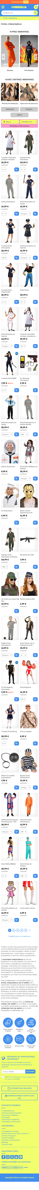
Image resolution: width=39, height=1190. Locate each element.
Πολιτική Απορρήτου (9, 1136)
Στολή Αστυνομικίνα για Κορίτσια (28, 247)
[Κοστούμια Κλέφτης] (10, 51)
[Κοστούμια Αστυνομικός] (29, 51)
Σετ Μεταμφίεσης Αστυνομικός (7, 688)
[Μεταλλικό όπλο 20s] (29, 540)
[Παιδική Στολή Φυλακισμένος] (10, 628)
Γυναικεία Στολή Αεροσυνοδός (6, 291)
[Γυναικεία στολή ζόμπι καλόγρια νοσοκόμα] (10, 142)
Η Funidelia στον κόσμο (10, 1131)
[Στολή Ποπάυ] (29, 275)
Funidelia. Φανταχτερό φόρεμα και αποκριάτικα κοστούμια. (19, 7)
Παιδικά (29, 109)
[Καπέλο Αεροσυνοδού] (29, 584)
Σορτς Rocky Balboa (8, 864)
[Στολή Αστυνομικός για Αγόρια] (29, 187)
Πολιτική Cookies (8, 1138)
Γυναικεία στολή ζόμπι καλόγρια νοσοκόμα (8, 159)
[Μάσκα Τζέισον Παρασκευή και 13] (29, 496)
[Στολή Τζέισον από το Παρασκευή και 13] (29, 628)
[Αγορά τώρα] (16, 169)
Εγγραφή (30, 1072)
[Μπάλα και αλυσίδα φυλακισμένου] (10, 761)
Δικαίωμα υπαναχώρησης (11, 1140)
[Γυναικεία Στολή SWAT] (10, 363)
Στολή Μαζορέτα (25, 687)
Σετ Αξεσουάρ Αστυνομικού (24, 379)
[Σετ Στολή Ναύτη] (10, 496)
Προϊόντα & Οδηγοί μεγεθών (12, 1113)
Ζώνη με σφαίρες (26, 731)
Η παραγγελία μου (8, 1111)
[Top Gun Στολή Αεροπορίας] (29, 142)
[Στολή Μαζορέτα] (29, 672)
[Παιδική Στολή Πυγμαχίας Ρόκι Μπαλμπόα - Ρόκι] (10, 805)
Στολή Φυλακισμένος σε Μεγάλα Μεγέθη (28, 423)
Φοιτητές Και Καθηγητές (10, 103)
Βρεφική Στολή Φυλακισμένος (25, 777)
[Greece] (3, 1157)
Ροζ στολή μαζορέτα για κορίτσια (9, 909)
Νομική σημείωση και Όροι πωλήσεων (15, 1133)
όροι (9, 1079)
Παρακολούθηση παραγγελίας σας (20, 1097)
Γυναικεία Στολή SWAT (8, 378)
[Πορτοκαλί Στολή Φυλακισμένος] (29, 805)
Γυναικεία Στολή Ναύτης (9, 731)
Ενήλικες (10, 109)
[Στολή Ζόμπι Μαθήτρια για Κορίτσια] (29, 452)
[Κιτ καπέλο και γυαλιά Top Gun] (10, 584)
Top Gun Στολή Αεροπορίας (25, 159)
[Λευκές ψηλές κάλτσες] (29, 893)
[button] (35, 57)
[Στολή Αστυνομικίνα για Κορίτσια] (29, 231)
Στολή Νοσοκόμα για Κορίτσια (8, 335)
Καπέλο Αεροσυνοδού (27, 599)
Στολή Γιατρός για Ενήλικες (26, 865)
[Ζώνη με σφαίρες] (29, 716)
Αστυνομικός (29, 70)
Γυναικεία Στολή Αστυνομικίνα (6, 247)
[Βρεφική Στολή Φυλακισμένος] (29, 761)
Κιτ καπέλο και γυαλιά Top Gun (10, 600)
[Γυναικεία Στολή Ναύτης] (10, 716)
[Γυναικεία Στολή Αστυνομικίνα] (10, 231)
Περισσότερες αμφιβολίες (10, 1119)
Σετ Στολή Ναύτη (6, 511)
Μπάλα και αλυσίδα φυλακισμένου (7, 777)
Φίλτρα (8, 122)
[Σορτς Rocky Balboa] (10, 849)
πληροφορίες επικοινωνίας (11, 1122)
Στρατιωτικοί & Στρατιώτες (29, 103)
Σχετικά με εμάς (7, 1144)
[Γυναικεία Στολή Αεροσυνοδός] (10, 275)
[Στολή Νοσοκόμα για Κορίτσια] (10, 319)
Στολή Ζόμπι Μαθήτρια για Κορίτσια (29, 467)
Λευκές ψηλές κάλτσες (27, 908)
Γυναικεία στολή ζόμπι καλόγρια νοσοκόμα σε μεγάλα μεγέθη (27, 335)
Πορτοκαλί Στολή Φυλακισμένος (25, 821)
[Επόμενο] (29, 930)
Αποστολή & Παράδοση (10, 1115)
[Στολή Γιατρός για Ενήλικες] (29, 849)
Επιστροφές (6, 1117)
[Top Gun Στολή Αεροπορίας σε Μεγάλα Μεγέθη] (10, 540)
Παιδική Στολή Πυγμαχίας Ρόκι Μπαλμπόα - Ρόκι (9, 821)
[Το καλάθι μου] (36, 7)
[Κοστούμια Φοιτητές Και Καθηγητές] (10, 93)
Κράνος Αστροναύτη (8, 466)
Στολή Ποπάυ (24, 290)
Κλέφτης (10, 70)
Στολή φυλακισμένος (8, 202)
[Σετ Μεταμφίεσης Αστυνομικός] (10, 672)
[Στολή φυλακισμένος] (10, 187)
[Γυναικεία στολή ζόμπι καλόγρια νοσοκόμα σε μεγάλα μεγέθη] (29, 319)
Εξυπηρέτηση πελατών (21, 1088)
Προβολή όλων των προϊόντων (19, 936)
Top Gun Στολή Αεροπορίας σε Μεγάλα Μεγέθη (9, 556)
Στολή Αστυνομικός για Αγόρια (27, 203)
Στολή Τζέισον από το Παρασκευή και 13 (27, 644)
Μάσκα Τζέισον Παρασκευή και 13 (26, 512)
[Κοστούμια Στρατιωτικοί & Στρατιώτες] (29, 93)
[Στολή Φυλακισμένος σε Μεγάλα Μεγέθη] (29, 407)
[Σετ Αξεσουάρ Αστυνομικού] (29, 363)
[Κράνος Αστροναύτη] (10, 452)
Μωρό (19, 115)
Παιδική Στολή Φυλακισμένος (6, 644)
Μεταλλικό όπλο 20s (27, 555)
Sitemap (5, 1142)
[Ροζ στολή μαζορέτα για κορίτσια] (10, 893)
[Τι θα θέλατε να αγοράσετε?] (3, 7)
